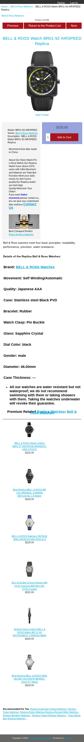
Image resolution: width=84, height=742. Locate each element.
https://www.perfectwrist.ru (40, 738)
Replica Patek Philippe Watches (49, 715)
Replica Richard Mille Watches (62, 712)
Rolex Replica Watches (21, 234)
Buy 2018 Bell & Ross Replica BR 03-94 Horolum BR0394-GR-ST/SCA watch (29, 585)
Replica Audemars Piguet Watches (48, 709)
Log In (74, 2)
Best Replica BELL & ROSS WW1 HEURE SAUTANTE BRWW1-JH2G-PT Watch (29, 678)
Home (61, 2)
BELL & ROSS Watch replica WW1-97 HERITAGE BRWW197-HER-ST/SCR (29, 446)
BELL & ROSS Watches (35, 267)
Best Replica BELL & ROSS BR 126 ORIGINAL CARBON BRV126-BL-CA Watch (29, 492)
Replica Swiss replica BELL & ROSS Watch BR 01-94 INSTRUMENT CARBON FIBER (29, 632)
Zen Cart (68, 738)
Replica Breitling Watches (16, 715)
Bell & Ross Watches (22, 6)
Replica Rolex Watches (32, 712)
